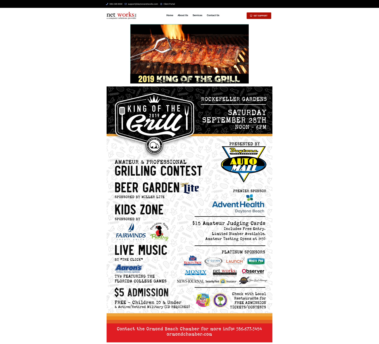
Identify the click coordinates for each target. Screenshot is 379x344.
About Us (183, 15)
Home (169, 15)
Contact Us (213, 15)
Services (197, 15)
